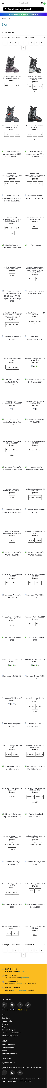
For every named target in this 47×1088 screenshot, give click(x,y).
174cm (30, 442)
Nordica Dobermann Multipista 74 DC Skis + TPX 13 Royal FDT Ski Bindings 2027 (35, 269)
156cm (33, 918)
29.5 (35, 140)
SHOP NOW (35, 14)
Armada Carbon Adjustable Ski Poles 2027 (11, 395)
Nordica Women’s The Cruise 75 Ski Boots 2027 (12, 77)
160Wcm (16, 829)
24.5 (11, 85)
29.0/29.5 (11, 782)
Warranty (5, 1010)
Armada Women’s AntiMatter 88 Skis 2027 (12, 481)
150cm (30, 613)
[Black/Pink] (33, 367)
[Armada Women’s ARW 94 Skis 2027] (12, 593)
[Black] (12, 402)
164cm (11, 531)
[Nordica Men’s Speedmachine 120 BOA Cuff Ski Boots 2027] (12, 205)
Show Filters (9, 32)
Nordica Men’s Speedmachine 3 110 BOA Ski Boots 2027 (35, 175)
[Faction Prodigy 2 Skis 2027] (34, 855)
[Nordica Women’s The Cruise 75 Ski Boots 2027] (12, 63)
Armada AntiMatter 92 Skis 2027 (33, 523)
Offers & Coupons (9, 1013)
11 (31, 43)
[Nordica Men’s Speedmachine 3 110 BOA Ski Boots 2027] (35, 160)
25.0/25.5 (29, 741)
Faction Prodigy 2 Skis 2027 (33, 868)
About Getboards (8, 1027)
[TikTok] (28, 987)
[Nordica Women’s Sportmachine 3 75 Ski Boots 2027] (35, 63)
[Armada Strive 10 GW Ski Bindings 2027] (34, 382)
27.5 (12, 134)
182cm (33, 699)
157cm (8, 573)
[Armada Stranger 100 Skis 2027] (12, 720)
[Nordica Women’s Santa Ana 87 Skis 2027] (35, 205)
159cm (30, 829)
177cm (37, 876)
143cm (8, 442)
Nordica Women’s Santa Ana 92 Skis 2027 (12, 267)
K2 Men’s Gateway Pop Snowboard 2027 (11, 821)
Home (4, 19)
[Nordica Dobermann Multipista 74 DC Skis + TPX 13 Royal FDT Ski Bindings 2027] (35, 254)
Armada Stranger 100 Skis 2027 (11, 732)
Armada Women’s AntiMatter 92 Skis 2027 (12, 523)
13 (42, 43)
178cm (31, 321)
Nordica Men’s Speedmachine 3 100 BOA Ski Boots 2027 (12, 175)
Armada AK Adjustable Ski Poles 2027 (35, 359)
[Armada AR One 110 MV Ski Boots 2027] (12, 761)
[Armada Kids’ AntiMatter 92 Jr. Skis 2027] (12, 421)
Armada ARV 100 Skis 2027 (11, 686)
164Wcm (12, 834)
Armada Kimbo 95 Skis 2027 (33, 686)
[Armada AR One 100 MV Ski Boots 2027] (34, 720)
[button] (42, 3)
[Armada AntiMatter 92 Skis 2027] (34, 510)
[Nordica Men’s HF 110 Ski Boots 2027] (35, 113)
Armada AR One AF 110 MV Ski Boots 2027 (33, 774)
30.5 (12, 233)
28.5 (17, 134)
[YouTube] (12, 987)
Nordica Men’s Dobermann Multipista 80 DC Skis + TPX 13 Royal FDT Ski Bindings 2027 (12, 315)
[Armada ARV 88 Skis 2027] (12, 635)
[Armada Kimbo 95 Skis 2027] (34, 673)
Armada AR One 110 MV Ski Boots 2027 (12, 774)
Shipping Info (7, 1004)
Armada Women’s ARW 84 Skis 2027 (12, 564)
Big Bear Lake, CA (8, 1045)
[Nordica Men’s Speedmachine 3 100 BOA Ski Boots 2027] (12, 160)
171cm (30, 876)
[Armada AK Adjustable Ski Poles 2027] (35, 345)
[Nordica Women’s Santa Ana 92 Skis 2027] (12, 254)
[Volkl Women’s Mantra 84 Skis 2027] (34, 897)
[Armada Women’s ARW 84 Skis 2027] (12, 552)
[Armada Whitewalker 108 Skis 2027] (34, 421)
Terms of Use (31, 1062)
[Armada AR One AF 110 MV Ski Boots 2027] (34, 761)
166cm (37, 573)
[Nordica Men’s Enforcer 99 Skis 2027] (34, 468)
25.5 (17, 85)
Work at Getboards (9, 1036)
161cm (35, 226)
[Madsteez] (14, 654)
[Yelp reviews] (4, 1055)
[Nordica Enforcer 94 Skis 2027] (12, 345)
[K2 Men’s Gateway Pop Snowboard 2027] (12, 808)
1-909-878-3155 (25, 1064)
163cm (11, 447)
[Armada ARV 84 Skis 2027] (34, 593)
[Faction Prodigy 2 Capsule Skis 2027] (34, 808)
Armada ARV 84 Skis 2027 (34, 606)
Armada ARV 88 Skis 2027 (11, 647)
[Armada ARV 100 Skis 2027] (12, 673)
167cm (12, 276)
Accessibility (12, 1064)
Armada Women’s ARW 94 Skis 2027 (12, 606)
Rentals (5, 1033)
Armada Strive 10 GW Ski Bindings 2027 (33, 395)
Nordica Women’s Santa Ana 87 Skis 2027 (35, 218)
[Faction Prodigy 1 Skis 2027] (12, 897)
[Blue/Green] (37, 367)
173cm (8, 367)
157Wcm (7, 829)
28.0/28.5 (38, 782)
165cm (31, 279)
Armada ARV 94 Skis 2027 (34, 647)
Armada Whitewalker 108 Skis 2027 (33, 434)
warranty (19, 967)
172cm (30, 531)
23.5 (6, 85)
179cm (15, 367)
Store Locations (8, 1030)
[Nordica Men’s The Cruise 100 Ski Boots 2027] (12, 113)
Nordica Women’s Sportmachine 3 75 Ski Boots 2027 (35, 78)
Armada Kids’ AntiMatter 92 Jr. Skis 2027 (11, 434)
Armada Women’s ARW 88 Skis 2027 (34, 564)
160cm (11, 489)
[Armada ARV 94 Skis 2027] (34, 635)
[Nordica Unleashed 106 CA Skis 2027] (35, 300)
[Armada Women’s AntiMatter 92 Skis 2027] (12, 510)
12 (36, 43)
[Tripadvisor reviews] (20, 1055)
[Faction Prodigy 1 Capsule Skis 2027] (12, 855)
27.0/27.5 (38, 741)
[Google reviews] (12, 1055)
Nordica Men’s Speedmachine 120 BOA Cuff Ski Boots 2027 (12, 219)
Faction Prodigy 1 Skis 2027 (11, 910)
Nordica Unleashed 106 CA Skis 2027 (35, 313)
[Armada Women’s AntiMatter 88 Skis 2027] (12, 468)
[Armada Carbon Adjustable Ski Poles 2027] (12, 382)
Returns (5, 1007)
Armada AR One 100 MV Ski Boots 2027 (34, 732)
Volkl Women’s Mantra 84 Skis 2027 (33, 910)
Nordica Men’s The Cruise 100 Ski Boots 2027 (12, 126)
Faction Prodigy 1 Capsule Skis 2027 (11, 868)
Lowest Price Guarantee (11, 1016)
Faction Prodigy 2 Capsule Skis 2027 (34, 821)
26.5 (35, 92)
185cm (38, 321)
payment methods (19, 973)
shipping (21, 954)
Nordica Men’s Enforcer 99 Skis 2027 (34, 481)
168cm (30, 694)
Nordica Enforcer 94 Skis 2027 (12, 359)
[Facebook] (20, 987)
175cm (15, 325)
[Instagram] (4, 987)
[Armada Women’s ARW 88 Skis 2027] (34, 552)
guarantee (25, 960)
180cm (37, 442)
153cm (15, 442)
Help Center (6, 1001)
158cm (8, 876)
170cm (38, 279)
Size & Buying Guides (10, 1019)
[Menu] (5, 3)
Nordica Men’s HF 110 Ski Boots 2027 (35, 126)
